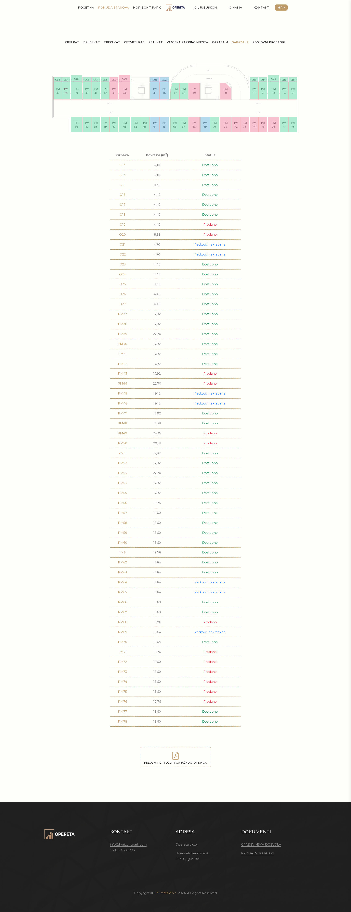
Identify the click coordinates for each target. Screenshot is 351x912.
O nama (235, 7)
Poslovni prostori (268, 42)
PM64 (122, 582)
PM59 (122, 533)
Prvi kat (72, 42)
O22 (122, 254)
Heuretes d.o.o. (165, 893)
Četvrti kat (134, 42)
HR (280, 7)
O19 (123, 224)
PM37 (122, 314)
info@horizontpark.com (128, 844)
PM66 (122, 602)
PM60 (122, 543)
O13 (122, 165)
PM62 (122, 562)
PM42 (122, 364)
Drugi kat (91, 42)
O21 (122, 244)
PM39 (122, 334)
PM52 (122, 463)
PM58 (122, 523)
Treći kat (112, 42)
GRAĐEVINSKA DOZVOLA (261, 844)
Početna (86, 7)
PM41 (122, 354)
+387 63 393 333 (122, 850)
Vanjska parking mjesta (187, 42)
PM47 (122, 413)
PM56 (122, 503)
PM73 (122, 672)
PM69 (122, 632)
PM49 (122, 433)
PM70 (122, 642)
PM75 (122, 692)
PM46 (122, 403)
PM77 (122, 711)
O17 (122, 205)
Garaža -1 (220, 42)
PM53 (122, 473)
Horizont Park (147, 7)
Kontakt (261, 7)
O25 (122, 284)
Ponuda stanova (113, 7)
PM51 (122, 453)
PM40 (122, 344)
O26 (122, 294)
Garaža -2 (240, 42)
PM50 (122, 443)
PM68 (122, 622)
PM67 (122, 612)
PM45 (122, 393)
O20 (122, 234)
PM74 (122, 682)
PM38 (122, 324)
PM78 (122, 721)
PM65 (122, 592)
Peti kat (155, 42)
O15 (122, 185)
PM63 (122, 572)
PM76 (122, 701)
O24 (122, 274)
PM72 (122, 662)
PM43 (122, 373)
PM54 (122, 483)
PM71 (122, 652)
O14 (123, 175)
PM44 (122, 383)
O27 (122, 304)
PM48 (122, 423)
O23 (122, 264)
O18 (123, 214)
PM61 (122, 552)
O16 (122, 195)
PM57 (122, 513)
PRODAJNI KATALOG (257, 853)
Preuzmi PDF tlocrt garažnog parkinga (175, 762)
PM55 (122, 493)
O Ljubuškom (205, 7)
